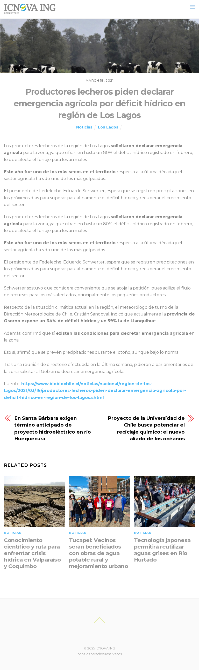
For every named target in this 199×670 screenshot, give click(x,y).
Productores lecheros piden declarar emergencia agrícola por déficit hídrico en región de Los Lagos (99, 103)
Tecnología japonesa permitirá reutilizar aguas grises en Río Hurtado (162, 550)
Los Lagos (108, 127)
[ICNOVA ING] (30, 12)
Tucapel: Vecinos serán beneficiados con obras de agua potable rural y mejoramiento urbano (98, 553)
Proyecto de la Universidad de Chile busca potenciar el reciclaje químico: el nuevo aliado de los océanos (146, 428)
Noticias (84, 127)
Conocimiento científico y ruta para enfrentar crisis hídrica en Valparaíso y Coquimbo (32, 553)
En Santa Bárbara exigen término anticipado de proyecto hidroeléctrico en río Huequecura (52, 428)
